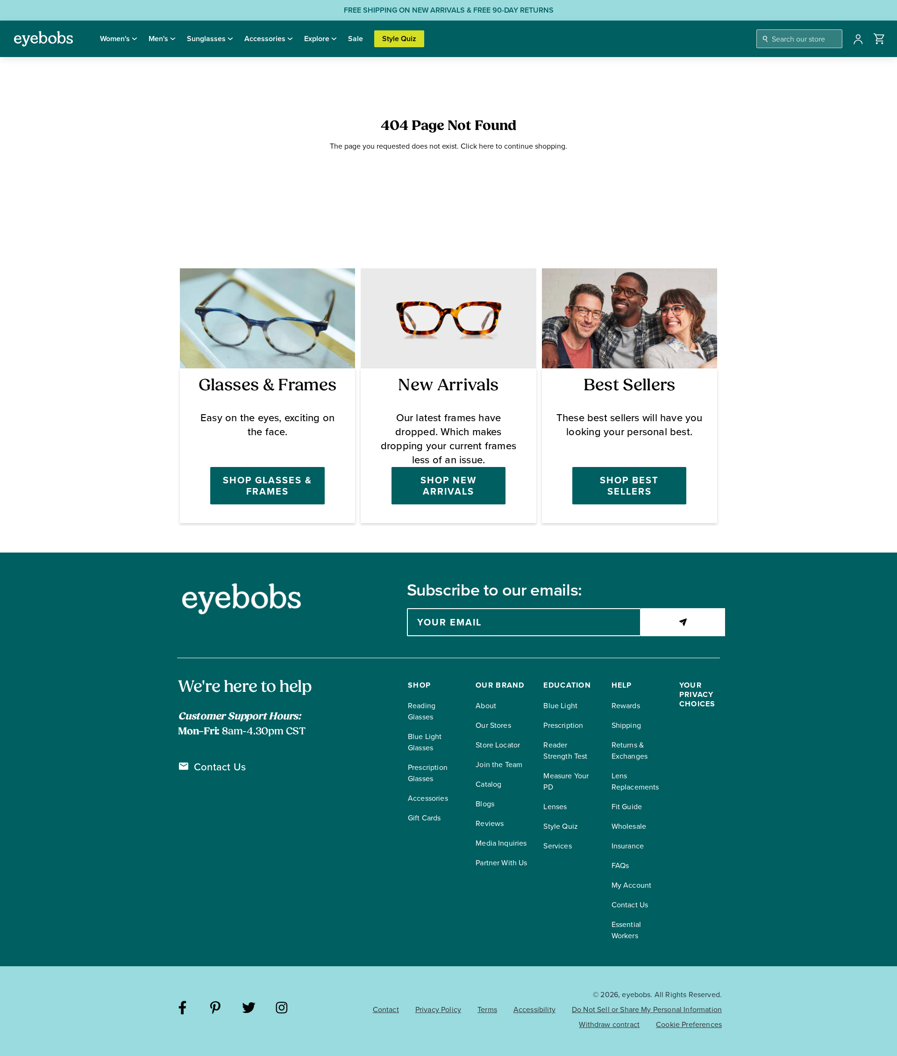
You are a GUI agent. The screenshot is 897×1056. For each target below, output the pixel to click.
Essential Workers (626, 930)
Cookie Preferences (689, 1024)
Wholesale (629, 826)
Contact (386, 1009)
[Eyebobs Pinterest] (215, 1009)
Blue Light (560, 705)
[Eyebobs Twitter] (249, 1009)
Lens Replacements (635, 781)
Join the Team (499, 764)
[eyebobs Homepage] (43, 39)
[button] (879, 38)
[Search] (765, 39)
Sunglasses (206, 38)
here (486, 146)
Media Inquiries (501, 843)
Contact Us (220, 767)
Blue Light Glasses (425, 742)
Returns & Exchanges (630, 750)
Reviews (490, 823)
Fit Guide (627, 806)
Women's (115, 38)
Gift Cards (424, 817)
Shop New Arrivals (448, 485)
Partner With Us (501, 862)
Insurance (628, 845)
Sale (355, 38)
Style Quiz (399, 38)
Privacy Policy (438, 1009)
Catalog (488, 784)
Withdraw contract (609, 1024)
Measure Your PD (566, 781)
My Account (632, 885)
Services (557, 845)
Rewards (626, 705)
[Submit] (683, 622)
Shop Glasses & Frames (267, 485)
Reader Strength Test (565, 750)
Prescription (563, 725)
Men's (158, 38)
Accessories (264, 38)
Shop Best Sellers (629, 485)
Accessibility (534, 1009)
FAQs (620, 865)
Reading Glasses (421, 711)
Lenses (555, 806)
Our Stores (493, 725)
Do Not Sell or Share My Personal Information (647, 1009)
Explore (316, 38)
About (486, 705)
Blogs (485, 803)
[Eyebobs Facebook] (182, 1009)
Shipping (626, 725)
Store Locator (498, 745)
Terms (487, 1009)
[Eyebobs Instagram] (282, 1009)
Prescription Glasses (428, 773)
